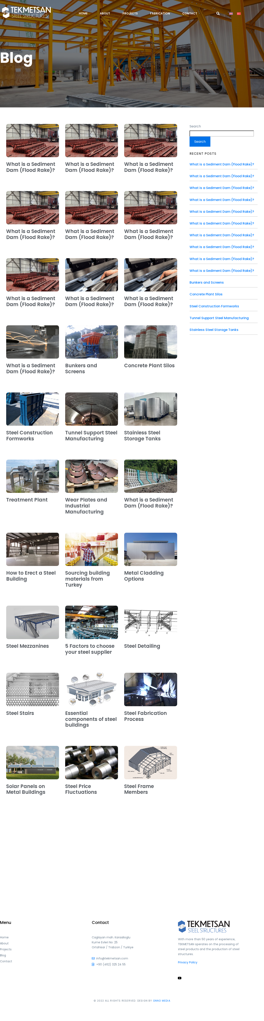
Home (83, 13)
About (105, 13)
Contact (189, 13)
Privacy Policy (187, 962)
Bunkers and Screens (81, 368)
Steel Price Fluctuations (81, 789)
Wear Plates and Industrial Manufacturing (86, 505)
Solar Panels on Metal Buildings (25, 789)
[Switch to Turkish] (239, 14)
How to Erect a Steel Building (31, 575)
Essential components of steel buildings (91, 719)
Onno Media (161, 1000)
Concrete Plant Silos (149, 365)
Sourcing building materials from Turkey (87, 578)
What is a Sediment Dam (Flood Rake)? (30, 167)
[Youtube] (179, 978)
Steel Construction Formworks (29, 435)
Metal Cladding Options (144, 575)
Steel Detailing (142, 646)
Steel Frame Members (139, 789)
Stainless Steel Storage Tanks (142, 435)
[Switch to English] (231, 14)
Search (195, 126)
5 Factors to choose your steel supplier (89, 649)
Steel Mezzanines (27, 646)
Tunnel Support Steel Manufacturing (91, 435)
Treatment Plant (27, 499)
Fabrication (160, 13)
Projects (130, 13)
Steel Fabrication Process (145, 716)
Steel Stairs (20, 713)
